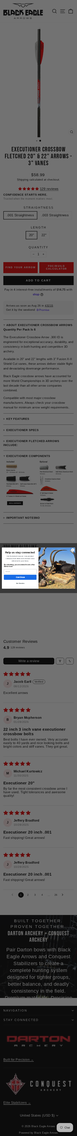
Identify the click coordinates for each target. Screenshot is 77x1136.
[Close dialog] (72, 550)
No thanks (20, 583)
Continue (20, 577)
